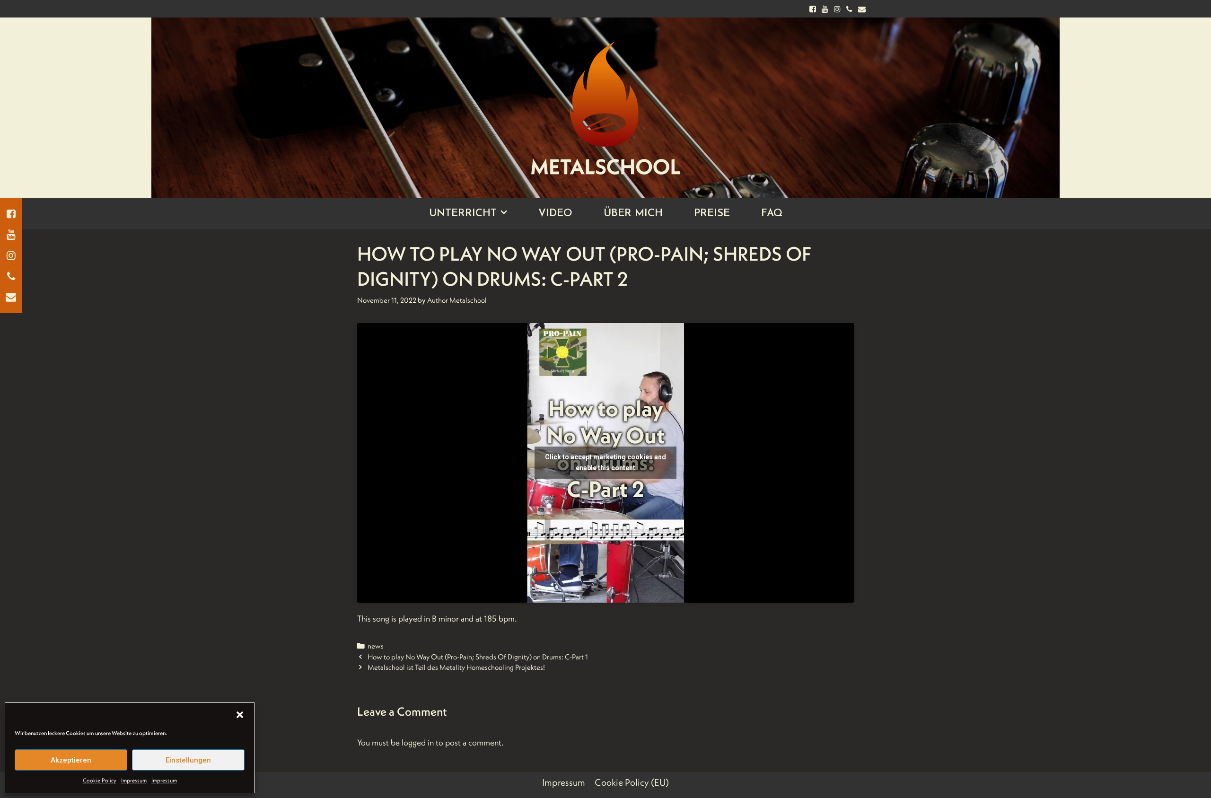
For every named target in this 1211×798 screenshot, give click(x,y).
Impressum (134, 780)
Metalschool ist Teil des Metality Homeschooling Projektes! (456, 667)
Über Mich (633, 213)
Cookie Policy (99, 780)
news (376, 645)
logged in (418, 742)
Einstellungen (188, 760)
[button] (240, 714)
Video (555, 213)
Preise (712, 213)
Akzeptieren (71, 760)
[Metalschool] (605, 100)
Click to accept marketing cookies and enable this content (605, 462)
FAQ (771, 213)
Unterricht (463, 213)
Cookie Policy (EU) (632, 782)
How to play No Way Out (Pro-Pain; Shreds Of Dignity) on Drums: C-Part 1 (478, 656)
